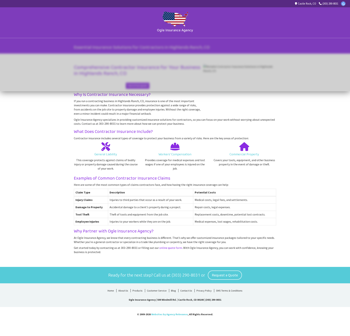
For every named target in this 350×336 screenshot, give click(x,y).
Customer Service (157, 290)
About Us (123, 290)
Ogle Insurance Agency (175, 30)
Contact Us (186, 290)
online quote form (170, 248)
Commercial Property (244, 154)
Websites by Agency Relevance (169, 314)
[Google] (343, 3)
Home (111, 290)
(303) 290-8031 (330, 3)
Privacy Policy (204, 290)
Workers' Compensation (175, 154)
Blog (173, 290)
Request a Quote (225, 275)
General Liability (105, 154)
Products (138, 290)
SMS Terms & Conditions (229, 290)
